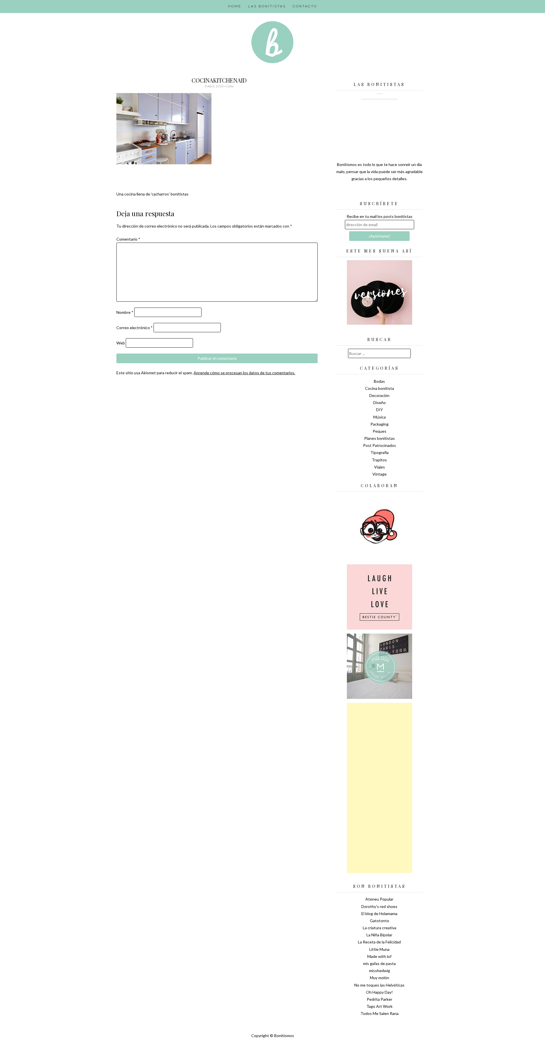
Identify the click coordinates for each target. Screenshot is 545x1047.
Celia (230, 86)
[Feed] (359, 193)
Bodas (379, 381)
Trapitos (379, 459)
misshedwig (379, 970)
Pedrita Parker (379, 999)
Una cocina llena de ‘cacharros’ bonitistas (152, 194)
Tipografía (379, 452)
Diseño (379, 402)
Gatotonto (379, 920)
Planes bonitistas (379, 438)
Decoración (379, 395)
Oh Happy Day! (379, 992)
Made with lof (379, 956)
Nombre (124, 312)
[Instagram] (399, 193)
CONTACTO (305, 6)
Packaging (379, 424)
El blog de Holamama (379, 913)
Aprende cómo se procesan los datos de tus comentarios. (244, 372)
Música (379, 417)
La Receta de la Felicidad (379, 941)
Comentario (128, 239)
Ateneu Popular (379, 899)
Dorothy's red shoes (379, 906)
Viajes (379, 466)
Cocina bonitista (379, 388)
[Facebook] (379, 193)
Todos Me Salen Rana (379, 1013)
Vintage (379, 474)
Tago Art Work (379, 1006)
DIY (379, 409)
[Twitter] (369, 193)
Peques (379, 431)
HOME (234, 6)
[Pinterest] (389, 193)
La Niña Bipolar (379, 934)
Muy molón (379, 977)
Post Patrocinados (379, 445)
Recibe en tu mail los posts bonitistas (379, 216)
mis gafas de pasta (379, 963)
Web (120, 342)
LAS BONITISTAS (267, 6)
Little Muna (379, 949)
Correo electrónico (134, 327)
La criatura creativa (379, 927)
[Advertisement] (379, 788)
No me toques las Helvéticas (379, 985)
